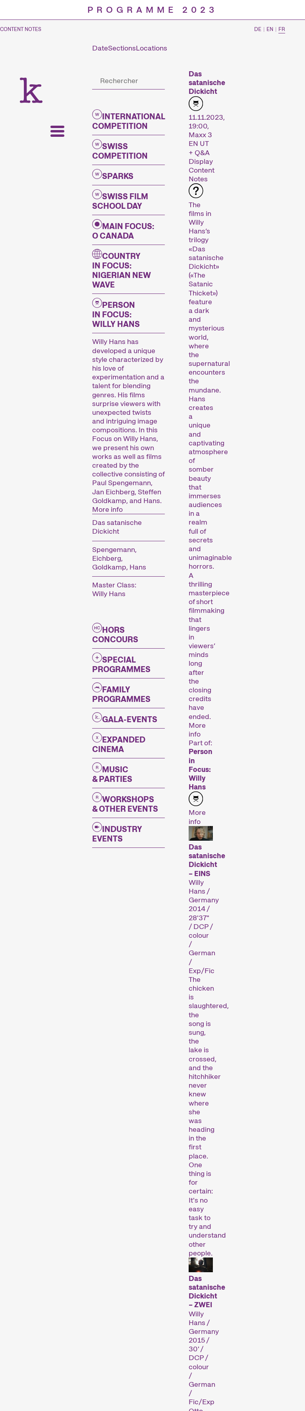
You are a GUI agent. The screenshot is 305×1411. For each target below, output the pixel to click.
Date (100, 48)
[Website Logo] (31, 90)
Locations (151, 48)
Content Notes (20, 29)
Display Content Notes (201, 170)
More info (107, 509)
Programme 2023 (152, 10)
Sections (122, 48)
